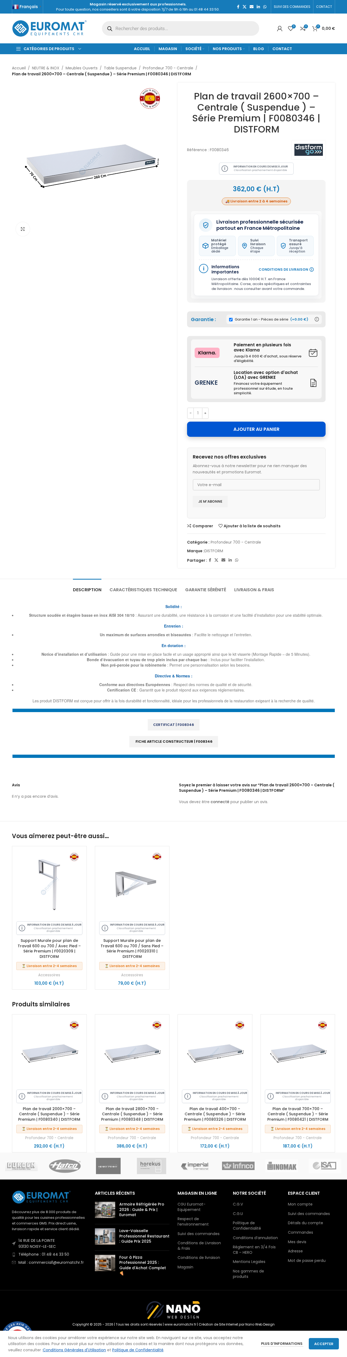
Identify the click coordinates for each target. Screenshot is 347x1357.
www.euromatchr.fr (180, 1324)
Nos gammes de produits (248, 1274)
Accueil (19, 68)
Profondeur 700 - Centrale (168, 68)
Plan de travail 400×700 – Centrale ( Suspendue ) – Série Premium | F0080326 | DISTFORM (215, 1114)
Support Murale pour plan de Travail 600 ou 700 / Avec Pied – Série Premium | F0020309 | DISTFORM (49, 948)
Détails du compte (305, 1223)
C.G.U (238, 1213)
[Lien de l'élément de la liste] (49, 1244)
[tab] (87, 587)
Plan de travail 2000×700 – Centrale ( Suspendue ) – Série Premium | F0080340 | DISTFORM (49, 1114)
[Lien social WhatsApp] (265, 7)
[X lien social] (244, 7)
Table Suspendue (120, 68)
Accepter (323, 1343)
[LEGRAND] (195, 1166)
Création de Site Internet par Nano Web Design (237, 1324)
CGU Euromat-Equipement (191, 1207)
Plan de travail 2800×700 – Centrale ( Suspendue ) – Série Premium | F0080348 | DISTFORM (132, 1114)
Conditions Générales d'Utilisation (74, 1350)
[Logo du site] (50, 28)
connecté (220, 801)
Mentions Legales (249, 1261)
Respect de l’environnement (193, 1221)
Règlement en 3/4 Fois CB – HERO (254, 1250)
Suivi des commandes (199, 1233)
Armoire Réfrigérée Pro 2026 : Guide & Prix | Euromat (141, 1209)
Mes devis (297, 1242)
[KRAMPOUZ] (108, 1166)
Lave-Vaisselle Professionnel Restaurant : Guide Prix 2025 (144, 1236)
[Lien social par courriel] (251, 7)
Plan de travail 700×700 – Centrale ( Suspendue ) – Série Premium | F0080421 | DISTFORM (297, 1114)
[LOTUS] (238, 1166)
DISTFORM (213, 551)
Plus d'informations (282, 1343)
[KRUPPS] (151, 1166)
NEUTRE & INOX (45, 68)
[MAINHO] (281, 1166)
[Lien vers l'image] (42, 1197)
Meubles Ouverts (82, 68)
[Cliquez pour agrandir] (23, 229)
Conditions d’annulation (255, 1237)
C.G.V (238, 1204)
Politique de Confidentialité (247, 1225)
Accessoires (49, 975)
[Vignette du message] (105, 1211)
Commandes (300, 1232)
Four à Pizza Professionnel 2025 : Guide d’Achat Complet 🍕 (142, 1265)
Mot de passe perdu (307, 1260)
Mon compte (300, 1204)
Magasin (185, 1267)
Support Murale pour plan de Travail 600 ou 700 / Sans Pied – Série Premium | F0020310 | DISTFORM (132, 948)
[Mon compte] (279, 28)
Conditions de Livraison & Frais (199, 1245)
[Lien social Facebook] (238, 7)
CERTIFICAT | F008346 (173, 724)
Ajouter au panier (256, 429)
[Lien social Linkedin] (258, 7)
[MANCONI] (325, 1166)
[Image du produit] (49, 883)
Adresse (295, 1251)
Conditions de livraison (199, 1257)
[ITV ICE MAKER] (64, 1166)
